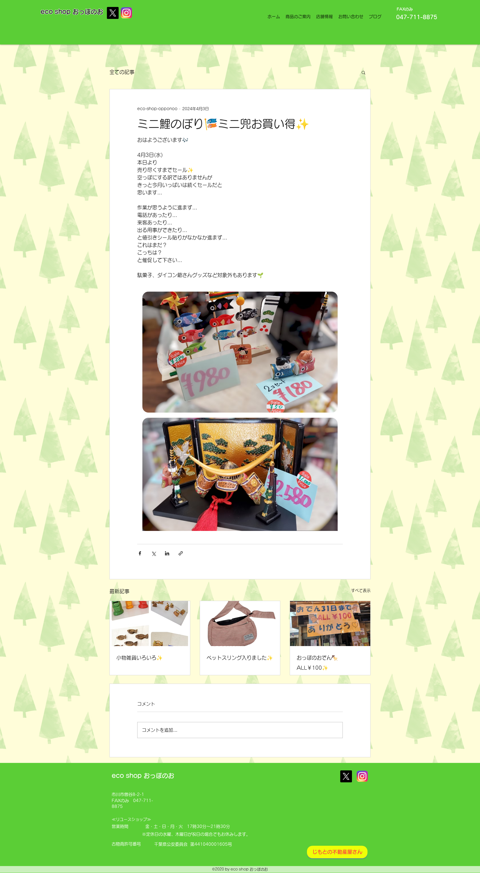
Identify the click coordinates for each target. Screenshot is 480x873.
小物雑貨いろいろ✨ (139, 657)
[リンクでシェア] (180, 553)
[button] (363, 72)
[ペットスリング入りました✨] (240, 623)
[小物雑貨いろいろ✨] (150, 623)
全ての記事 (121, 72)
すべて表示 (361, 590)
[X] (113, 13)
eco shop (56, 12)
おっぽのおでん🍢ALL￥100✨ (317, 662)
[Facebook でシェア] (139, 553)
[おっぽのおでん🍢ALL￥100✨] (330, 623)
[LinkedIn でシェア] (167, 553)
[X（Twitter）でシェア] (153, 553)
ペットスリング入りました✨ (240, 657)
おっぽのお (87, 12)
